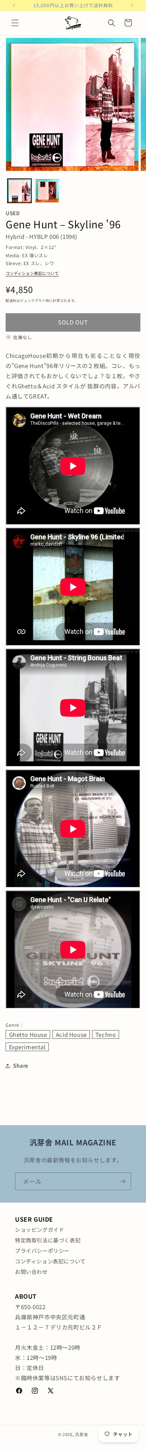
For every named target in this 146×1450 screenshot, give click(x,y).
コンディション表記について (32, 273)
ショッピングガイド (39, 1229)
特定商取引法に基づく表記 (47, 1240)
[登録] (122, 1181)
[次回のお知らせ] (132, 5)
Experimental (27, 1047)
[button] (15, 23)
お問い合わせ (31, 1271)
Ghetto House (28, 1034)
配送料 (11, 300)
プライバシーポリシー (42, 1250)
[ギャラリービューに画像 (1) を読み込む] (19, 191)
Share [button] (20, 1065)
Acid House (71, 1034)
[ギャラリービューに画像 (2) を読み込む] (47, 191)
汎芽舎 (81, 1434)
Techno (105, 1034)
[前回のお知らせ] (14, 5)
